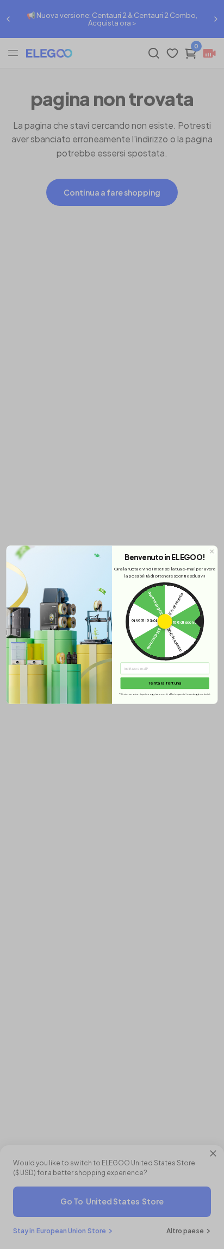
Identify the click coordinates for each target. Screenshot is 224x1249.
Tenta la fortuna (165, 683)
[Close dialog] (212, 551)
